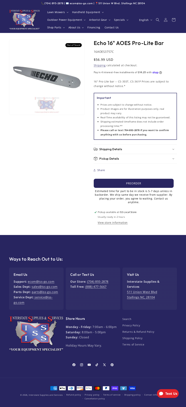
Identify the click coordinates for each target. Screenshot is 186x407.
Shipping (100, 65)
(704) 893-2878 (97, 282)
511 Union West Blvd (142, 292)
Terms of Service (133, 344)
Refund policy (73, 394)
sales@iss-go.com (45, 287)
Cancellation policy (95, 398)
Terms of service (112, 394)
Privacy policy (92, 394)
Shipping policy (132, 394)
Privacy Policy (131, 325)
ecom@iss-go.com (41, 282)
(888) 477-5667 (96, 287)
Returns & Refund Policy (138, 331)
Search (127, 319)
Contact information (155, 394)
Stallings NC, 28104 (141, 297)
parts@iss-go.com (45, 292)
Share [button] (101, 170)
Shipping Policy (132, 338)
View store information (113, 222)
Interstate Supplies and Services (46, 395)
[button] (57, 12)
